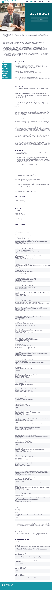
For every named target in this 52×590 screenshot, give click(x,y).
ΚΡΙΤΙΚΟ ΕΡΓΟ (4, 75)
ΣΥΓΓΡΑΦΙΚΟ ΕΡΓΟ (5, 77)
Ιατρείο (35, 1)
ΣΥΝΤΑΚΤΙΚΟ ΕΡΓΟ (5, 73)
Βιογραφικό (31, 1)
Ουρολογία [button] (39, 1)
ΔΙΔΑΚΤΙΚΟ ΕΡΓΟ (5, 64)
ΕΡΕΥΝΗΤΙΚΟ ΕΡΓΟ (5, 68)
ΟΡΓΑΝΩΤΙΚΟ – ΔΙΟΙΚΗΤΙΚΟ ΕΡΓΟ (5, 71)
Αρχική (27, 1)
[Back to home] (9, 1)
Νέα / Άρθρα (44, 1)
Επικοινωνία (48, 1)
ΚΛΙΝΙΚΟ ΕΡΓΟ (4, 66)
